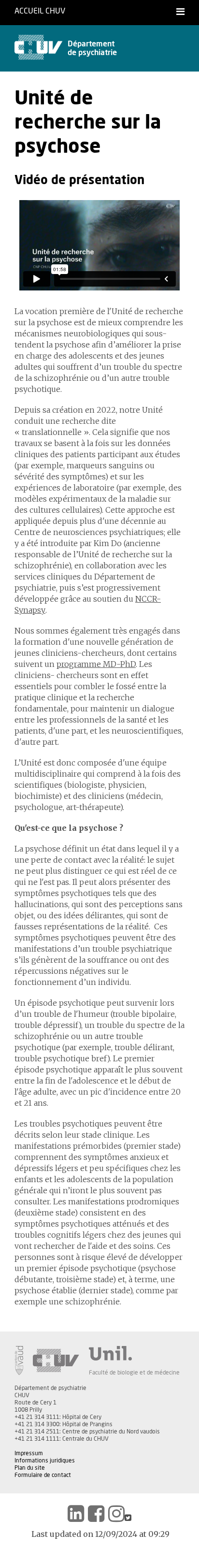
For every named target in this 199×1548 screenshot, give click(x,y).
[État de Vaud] (18, 1360)
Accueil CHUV (39, 11)
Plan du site (29, 1468)
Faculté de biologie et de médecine (134, 1372)
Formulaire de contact (42, 1475)
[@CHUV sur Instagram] (116, 1514)
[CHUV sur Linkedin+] (76, 1514)
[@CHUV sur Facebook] (96, 1514)
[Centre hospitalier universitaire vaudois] (56, 1360)
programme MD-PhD (96, 664)
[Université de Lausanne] (134, 1353)
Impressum (28, 1453)
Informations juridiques (44, 1460)
